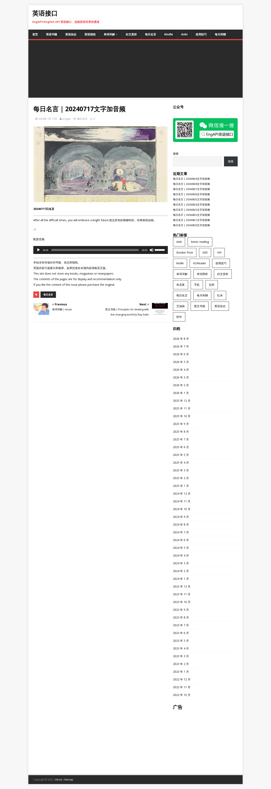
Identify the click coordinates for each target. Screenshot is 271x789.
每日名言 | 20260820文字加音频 (191, 225)
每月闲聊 (220, 34)
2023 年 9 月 (181, 610)
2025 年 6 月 (181, 447)
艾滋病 (180, 306)
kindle (180, 263)
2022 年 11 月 (181, 687)
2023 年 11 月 (181, 594)
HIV (219, 252)
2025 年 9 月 (181, 424)
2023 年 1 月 (181, 671)
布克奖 (180, 284)
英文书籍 (199, 306)
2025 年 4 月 (181, 462)
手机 (197, 284)
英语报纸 (90, 34)
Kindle (168, 34)
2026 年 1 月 (181, 393)
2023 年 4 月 (181, 648)
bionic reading (200, 242)
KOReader (199, 263)
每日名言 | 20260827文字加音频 (191, 189)
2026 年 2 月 (181, 385)
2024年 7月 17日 (47, 119)
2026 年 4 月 (181, 369)
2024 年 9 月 (181, 517)
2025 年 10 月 (181, 416)
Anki (184, 34)
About (58, 779)
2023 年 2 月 (181, 664)
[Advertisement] (135, 70)
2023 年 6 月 (181, 633)
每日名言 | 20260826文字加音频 (191, 194)
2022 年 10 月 (181, 695)
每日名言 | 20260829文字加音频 (191, 178)
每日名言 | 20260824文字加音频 (191, 204)
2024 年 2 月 (181, 571)
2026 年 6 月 (181, 354)
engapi (66, 119)
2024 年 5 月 (181, 548)
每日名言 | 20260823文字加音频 (191, 209)
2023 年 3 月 (181, 656)
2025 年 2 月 (181, 478)
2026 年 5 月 (181, 362)
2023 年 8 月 (181, 617)
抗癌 (211, 284)
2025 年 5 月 (181, 455)
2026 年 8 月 (181, 338)
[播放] (38, 250)
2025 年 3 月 (181, 470)
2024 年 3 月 (181, 563)
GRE (205, 252)
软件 (179, 317)
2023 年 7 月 (181, 625)
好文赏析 (131, 34)
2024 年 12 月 (181, 493)
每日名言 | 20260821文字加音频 (191, 220)
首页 (35, 34)
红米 (220, 295)
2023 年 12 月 (181, 586)
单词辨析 (202, 274)
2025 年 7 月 (181, 439)
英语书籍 (51, 34)
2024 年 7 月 (181, 532)
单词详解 (109, 34)
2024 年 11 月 (181, 501)
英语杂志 (70, 34)
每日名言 (150, 34)
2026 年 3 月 (181, 377)
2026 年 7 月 (181, 346)
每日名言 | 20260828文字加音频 (191, 184)
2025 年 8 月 (181, 431)
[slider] (160, 249)
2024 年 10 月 (181, 509)
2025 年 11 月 (181, 408)
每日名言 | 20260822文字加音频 (191, 215)
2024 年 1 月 (181, 579)
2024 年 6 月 (181, 540)
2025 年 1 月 (181, 486)
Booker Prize (184, 252)
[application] (100, 250)
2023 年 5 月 (181, 640)
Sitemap (68, 779)
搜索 (176, 153)
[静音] (152, 250)
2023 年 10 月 (181, 602)
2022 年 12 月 (181, 679)
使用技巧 (201, 34)
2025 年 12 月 (181, 400)
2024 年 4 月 (181, 555)
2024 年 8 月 (181, 524)
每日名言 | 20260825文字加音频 (191, 199)
